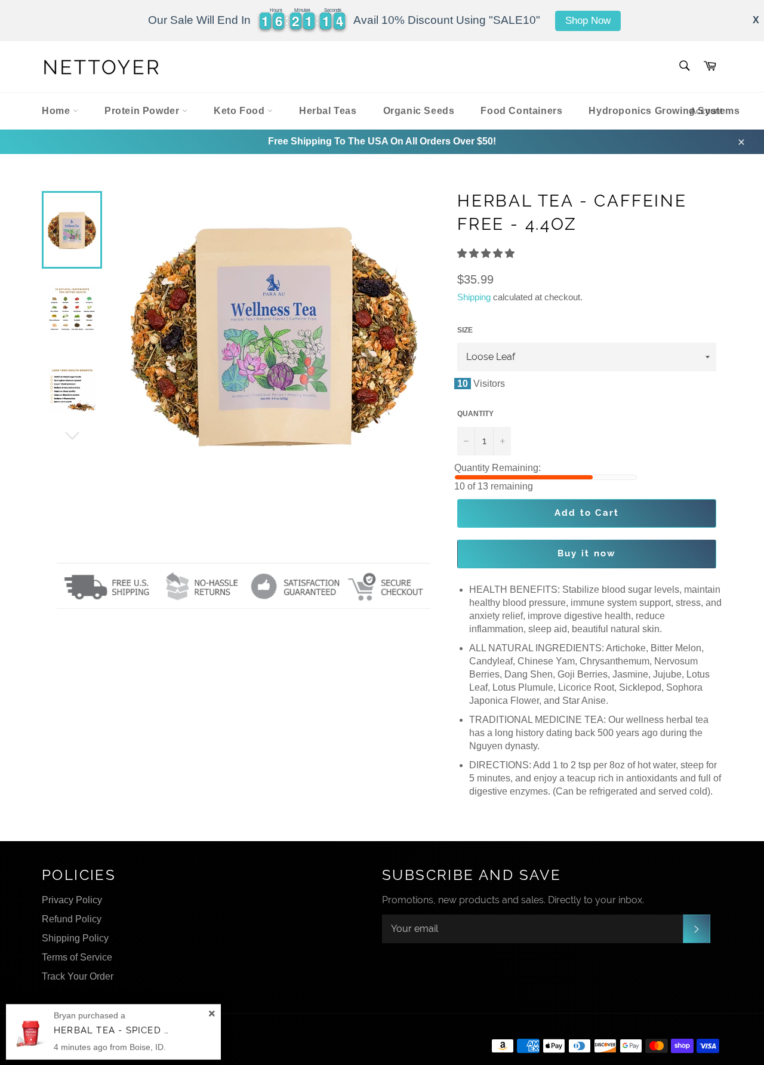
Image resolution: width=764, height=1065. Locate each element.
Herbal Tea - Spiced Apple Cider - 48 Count (171, 1030)
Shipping (474, 297)
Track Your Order (77, 976)
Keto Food (240, 111)
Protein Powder (143, 111)
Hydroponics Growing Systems (664, 111)
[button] (487, 253)
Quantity (475, 414)
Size (465, 330)
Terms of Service (77, 957)
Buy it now (587, 553)
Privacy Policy (72, 900)
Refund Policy (71, 919)
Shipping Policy (75, 938)
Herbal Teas (328, 111)
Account (706, 111)
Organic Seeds (419, 111)
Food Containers (521, 111)
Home (57, 111)
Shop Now (588, 20)
